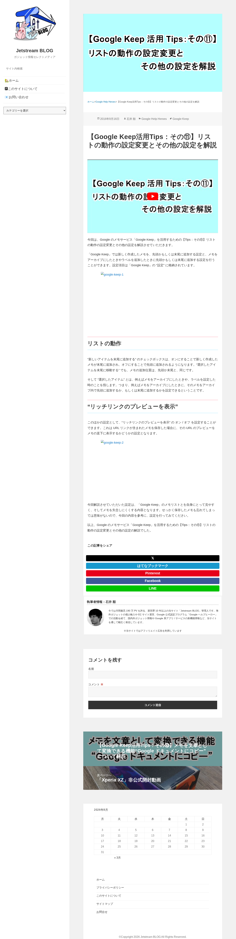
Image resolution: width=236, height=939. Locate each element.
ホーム (100, 879)
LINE (153, 588)
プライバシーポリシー (110, 887)
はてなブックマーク (152, 566)
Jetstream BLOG (34, 50)
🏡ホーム (12, 80)
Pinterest (152, 573)
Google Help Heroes (154, 118)
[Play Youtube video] (152, 196)
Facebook (153, 581)
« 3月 (117, 857)
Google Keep (181, 118)
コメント (95, 684)
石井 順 (131, 118)
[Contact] (95, 617)
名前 (91, 669)
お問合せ (101, 911)
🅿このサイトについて (21, 89)
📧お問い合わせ (17, 97)
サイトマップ (104, 903)
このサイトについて (108, 895)
